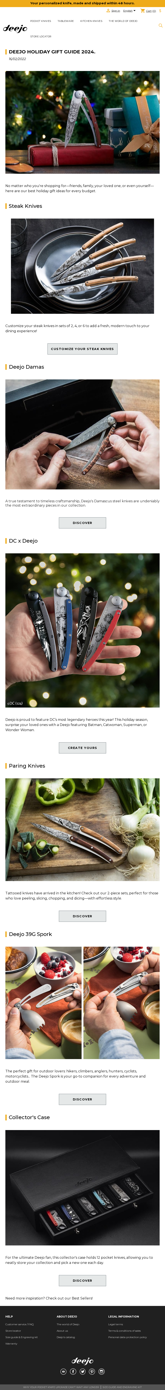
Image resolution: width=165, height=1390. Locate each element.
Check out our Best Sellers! (69, 1298)
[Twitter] (82, 1371)
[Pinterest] (92, 1371)
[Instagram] (101, 1371)
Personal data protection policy (127, 1337)
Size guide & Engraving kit (21, 1337)
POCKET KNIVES (40, 21)
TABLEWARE (66, 21)
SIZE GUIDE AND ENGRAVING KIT (122, 1387)
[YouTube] (63, 1371)
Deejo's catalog (66, 1337)
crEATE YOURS (82, 748)
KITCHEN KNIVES (91, 21)
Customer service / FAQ (19, 1324)
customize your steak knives (82, 349)
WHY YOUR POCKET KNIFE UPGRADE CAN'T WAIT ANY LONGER (61, 1387)
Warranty (11, 1343)
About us (62, 1330)
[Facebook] (73, 1371)
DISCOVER (82, 523)
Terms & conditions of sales (124, 1330)
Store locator (41, 36)
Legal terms (115, 1324)
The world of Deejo (123, 21)
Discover (82, 916)
